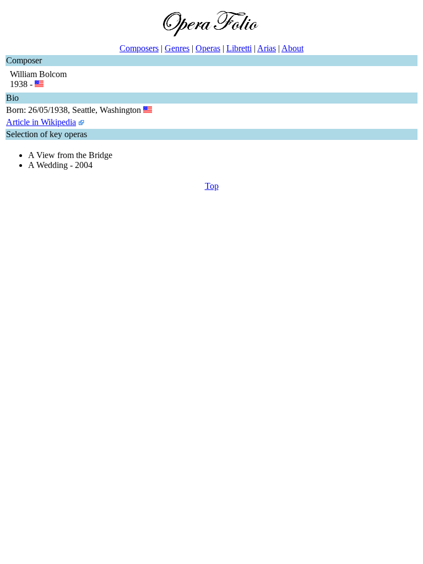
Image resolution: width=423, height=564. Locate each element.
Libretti (239, 48)
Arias (266, 48)
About (292, 48)
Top (212, 186)
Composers (139, 48)
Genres (177, 48)
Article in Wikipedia (41, 122)
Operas (208, 48)
